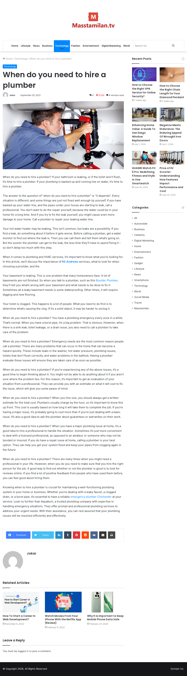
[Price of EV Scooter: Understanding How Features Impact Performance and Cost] (172, 158)
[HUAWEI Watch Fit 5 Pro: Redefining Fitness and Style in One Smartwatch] (144, 158)
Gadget (138, 263)
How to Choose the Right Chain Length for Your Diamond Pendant (172, 91)
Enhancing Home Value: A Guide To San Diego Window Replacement (143, 132)
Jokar (12, 95)
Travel (138, 302)
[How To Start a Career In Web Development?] (21, 602)
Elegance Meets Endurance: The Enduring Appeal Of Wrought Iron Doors (171, 132)
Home (14, 45)
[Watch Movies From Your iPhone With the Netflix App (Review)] (63, 602)
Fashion (75, 45)
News (36, 45)
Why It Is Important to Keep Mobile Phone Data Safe (105, 617)
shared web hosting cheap (59, 669)
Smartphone (141, 280)
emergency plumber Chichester (91, 496)
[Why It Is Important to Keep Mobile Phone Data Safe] (105, 602)
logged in (23, 651)
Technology (62, 45)
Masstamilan (141, 308)
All (135, 218)
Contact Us (177, 668)
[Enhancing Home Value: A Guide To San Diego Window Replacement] (144, 114)
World (126, 45)
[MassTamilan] (93, 20)
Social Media (141, 297)
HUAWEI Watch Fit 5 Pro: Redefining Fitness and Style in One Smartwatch (144, 175)
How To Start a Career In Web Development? (19, 617)
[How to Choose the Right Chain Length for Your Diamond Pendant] (172, 74)
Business (47, 45)
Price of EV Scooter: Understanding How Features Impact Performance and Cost (171, 179)
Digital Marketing (111, 45)
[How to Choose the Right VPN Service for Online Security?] (144, 74)
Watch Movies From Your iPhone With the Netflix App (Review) (63, 619)
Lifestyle (25, 45)
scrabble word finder (52, 669)
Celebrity (139, 234)
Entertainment (91, 45)
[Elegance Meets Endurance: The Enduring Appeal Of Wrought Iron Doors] (172, 114)
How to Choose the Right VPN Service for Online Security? (144, 90)
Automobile (140, 223)
